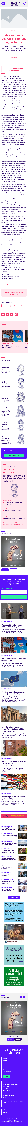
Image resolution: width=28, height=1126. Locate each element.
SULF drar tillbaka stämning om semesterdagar (9, 843)
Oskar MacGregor (4, 382)
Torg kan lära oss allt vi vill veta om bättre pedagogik (14, 478)
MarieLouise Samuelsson (5, 437)
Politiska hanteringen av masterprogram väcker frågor (13, 693)
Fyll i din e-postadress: (7, 588)
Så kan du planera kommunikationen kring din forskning (8, 867)
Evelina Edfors (5, 408)
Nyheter (4, 343)
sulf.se (4, 1110)
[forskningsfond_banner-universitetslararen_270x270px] (14, 942)
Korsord (5, 1093)
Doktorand (5, 306)
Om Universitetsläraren (10, 1084)
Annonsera (6, 1086)
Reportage (5, 1060)
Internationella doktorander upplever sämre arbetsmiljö (9, 836)
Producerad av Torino (6, 1124)
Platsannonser (7, 1071)
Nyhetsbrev (6, 1088)
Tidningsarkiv (7, 1090)
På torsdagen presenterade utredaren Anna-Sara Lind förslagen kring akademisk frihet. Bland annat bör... (13, 631)
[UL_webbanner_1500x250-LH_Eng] (14, 817)
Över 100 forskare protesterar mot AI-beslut (13, 660)
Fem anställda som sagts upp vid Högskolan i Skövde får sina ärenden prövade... (12, 769)
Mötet (3, 872)
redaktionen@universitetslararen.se (13, 524)
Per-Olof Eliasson (4, 423)
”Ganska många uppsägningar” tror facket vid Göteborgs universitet (12, 729)
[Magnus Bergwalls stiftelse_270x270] (14, 921)
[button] (25, 3)
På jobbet (4, 864)
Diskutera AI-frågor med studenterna (8, 882)
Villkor (22, 306)
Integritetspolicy (8, 1095)
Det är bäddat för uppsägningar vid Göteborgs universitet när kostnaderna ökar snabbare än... (13, 735)
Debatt (4, 500)
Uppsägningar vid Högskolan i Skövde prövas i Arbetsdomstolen (13, 763)
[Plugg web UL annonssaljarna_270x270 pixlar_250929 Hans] (14, 986)
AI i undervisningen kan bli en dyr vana (14, 518)
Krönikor (14, 31)
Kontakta (6, 1082)
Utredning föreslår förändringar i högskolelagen (12, 626)
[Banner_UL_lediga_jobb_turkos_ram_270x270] (14, 964)
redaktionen (13, 294)
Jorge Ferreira (14, 306)
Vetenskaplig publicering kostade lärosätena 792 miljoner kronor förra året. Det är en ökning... (12, 803)
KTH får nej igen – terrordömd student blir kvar (8, 851)
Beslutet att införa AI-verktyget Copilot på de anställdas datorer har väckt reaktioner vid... (12, 665)
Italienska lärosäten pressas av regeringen (8, 889)
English (5, 1097)
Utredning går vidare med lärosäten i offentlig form (8, 828)
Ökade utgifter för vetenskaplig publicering (13, 798)
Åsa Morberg (5, 398)
